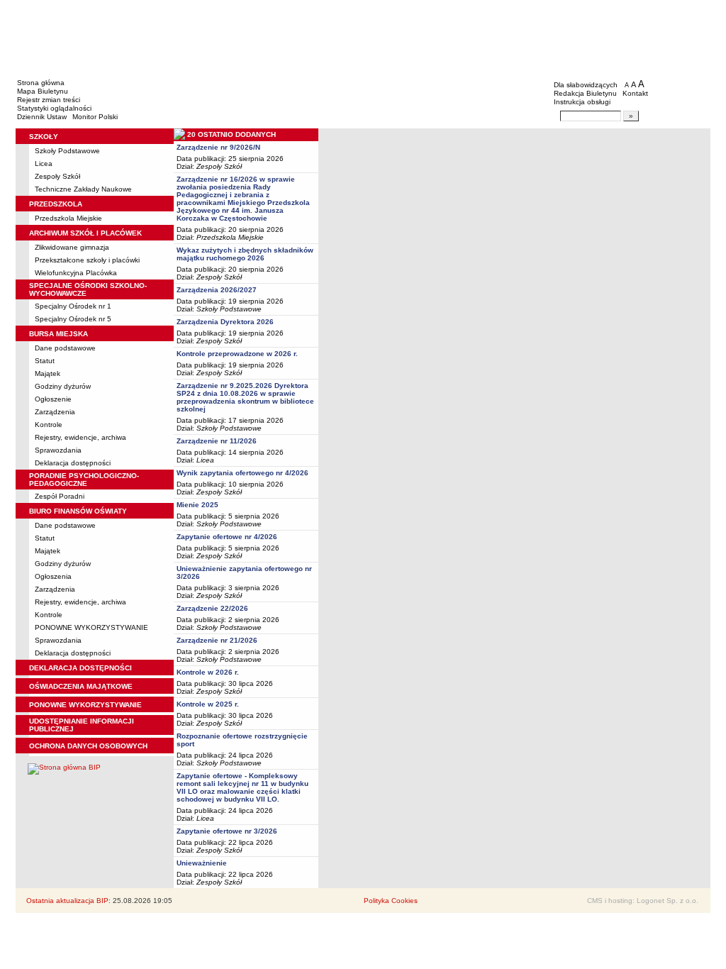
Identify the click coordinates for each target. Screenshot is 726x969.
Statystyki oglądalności (54, 108)
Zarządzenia (55, 412)
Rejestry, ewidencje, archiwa (80, 437)
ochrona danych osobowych (88, 746)
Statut (45, 361)
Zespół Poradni (59, 496)
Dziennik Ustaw (42, 117)
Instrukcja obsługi (582, 102)
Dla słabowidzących (586, 85)
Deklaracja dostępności (73, 463)
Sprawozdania (58, 450)
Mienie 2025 (197, 505)
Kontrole (48, 424)
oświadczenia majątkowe (81, 686)
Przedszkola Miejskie (68, 218)
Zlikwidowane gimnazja (72, 247)
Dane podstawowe (65, 348)
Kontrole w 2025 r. (208, 704)
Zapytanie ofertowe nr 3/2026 (227, 831)
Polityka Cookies (391, 900)
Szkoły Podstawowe (67, 151)
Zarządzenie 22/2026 (212, 608)
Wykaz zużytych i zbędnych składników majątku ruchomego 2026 (245, 254)
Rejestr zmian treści (48, 100)
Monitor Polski (95, 117)
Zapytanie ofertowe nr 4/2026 (227, 537)
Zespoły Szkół (57, 176)
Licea (43, 163)
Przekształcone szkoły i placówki (87, 260)
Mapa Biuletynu (42, 91)
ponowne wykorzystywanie (85, 705)
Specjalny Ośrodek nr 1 (73, 306)
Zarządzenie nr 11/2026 (217, 441)
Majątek (47, 373)
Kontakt (635, 93)
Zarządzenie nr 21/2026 (217, 640)
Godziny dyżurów (63, 386)
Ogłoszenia (53, 576)
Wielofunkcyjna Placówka (76, 273)
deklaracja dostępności (80, 668)
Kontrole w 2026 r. (208, 672)
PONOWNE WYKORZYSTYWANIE (91, 627)
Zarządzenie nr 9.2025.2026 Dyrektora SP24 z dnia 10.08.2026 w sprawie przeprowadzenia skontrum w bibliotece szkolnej (245, 397)
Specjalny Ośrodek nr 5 (73, 319)
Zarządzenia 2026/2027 (217, 290)
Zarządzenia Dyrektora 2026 (225, 322)
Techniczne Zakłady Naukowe (83, 189)
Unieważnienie (202, 863)
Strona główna (41, 83)
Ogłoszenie (53, 399)
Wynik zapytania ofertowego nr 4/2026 (242, 473)
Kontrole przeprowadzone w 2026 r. (237, 354)
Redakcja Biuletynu (585, 93)
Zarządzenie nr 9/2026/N (218, 147)
